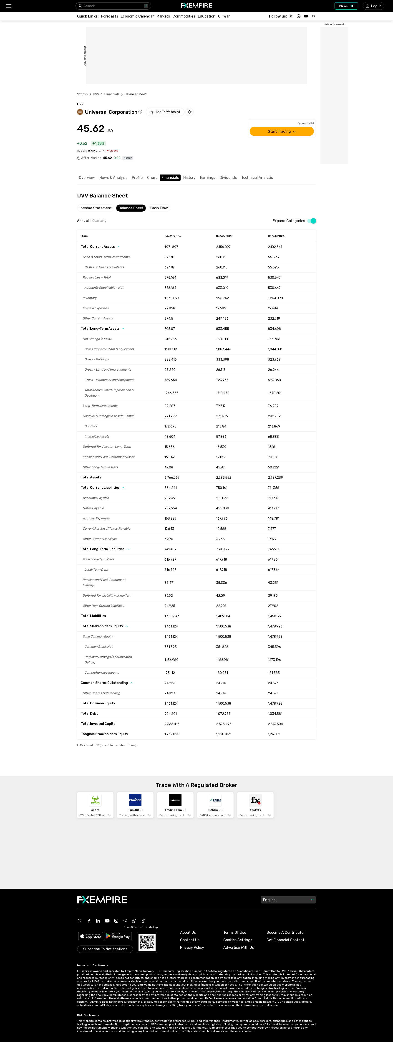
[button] (8, 6)
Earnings (207, 177)
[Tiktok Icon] (143, 920)
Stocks (82, 94)
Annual (83, 221)
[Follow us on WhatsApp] (298, 16)
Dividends (228, 177)
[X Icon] (80, 920)
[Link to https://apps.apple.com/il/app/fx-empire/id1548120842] (90, 936)
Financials (111, 94)
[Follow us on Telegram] (313, 16)
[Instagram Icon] (116, 920)
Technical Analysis (257, 177)
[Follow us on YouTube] (306, 16)
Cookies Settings (237, 940)
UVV (96, 94)
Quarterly (99, 221)
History (189, 177)
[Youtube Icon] (107, 920)
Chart (152, 177)
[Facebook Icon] (89, 920)
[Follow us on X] (291, 16)
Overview (87, 177)
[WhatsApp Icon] (134, 920)
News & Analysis (113, 177)
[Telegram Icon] (125, 920)
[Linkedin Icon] (98, 920)
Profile (137, 177)
